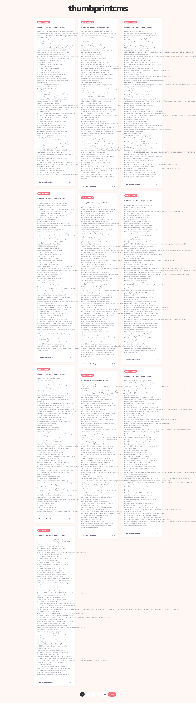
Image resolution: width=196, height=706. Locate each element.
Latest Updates (43, 22)
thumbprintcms (98, 8)
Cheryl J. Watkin (45, 27)
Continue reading (46, 182)
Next (112, 694)
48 (105, 694)
